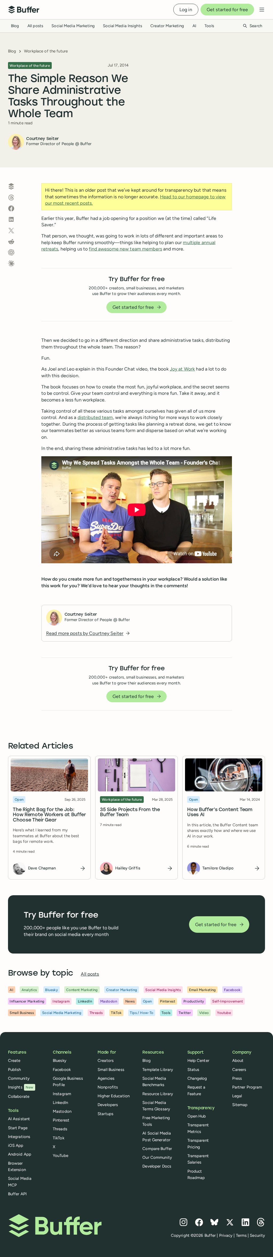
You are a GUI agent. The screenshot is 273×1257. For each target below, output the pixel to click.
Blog (15, 25)
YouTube (60, 1155)
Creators (106, 1060)
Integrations (19, 1136)
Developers (108, 1104)
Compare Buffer (157, 1148)
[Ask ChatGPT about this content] (11, 252)
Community (19, 1078)
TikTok (58, 1138)
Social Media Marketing (73, 25)
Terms (241, 1235)
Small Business (111, 1069)
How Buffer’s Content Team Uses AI (219, 812)
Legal (237, 1096)
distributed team (95, 417)
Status (193, 1069)
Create (14, 1060)
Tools (209, 25)
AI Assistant (19, 1118)
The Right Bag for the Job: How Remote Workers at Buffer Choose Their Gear (49, 815)
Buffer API (17, 1194)
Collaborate (18, 1096)
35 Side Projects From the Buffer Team (130, 812)
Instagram (62, 1093)
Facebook (62, 1069)
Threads (60, 1129)
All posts (35, 25)
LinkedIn (60, 1102)
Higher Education (114, 1096)
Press (237, 1078)
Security (257, 1235)
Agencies (106, 1078)
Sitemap (240, 1104)
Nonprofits (108, 1087)
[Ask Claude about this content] (11, 263)
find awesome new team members (125, 249)
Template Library (157, 1069)
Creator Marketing (167, 25)
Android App (19, 1154)
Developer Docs (156, 1166)
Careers (239, 1069)
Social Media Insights (122, 25)
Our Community (157, 1157)
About (238, 1060)
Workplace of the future (46, 51)
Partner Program (247, 1087)
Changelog (197, 1078)
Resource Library (157, 1093)
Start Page (17, 1127)
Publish (14, 1069)
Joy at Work (182, 369)
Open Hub (196, 1116)
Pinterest (61, 1120)
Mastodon (62, 1111)
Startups (105, 1113)
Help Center (198, 1060)
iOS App (15, 1145)
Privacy (226, 1235)
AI (194, 25)
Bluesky (59, 1060)
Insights (21, 1087)
